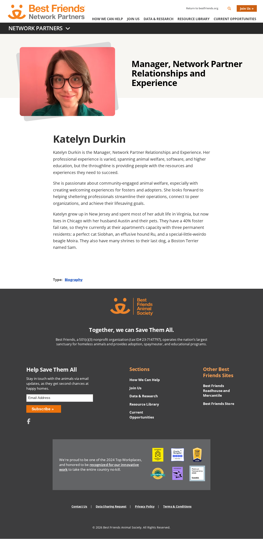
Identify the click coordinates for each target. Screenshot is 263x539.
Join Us (245, 8)
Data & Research (158, 19)
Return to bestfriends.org (202, 8)
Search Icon (232, 9)
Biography (74, 279)
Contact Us (79, 506)
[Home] (46, 11)
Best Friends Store (218, 403)
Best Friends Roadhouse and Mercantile (216, 390)
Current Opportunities (235, 19)
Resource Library (194, 19)
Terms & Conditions (177, 506)
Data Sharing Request (111, 506)
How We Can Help (107, 19)
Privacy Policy (145, 506)
